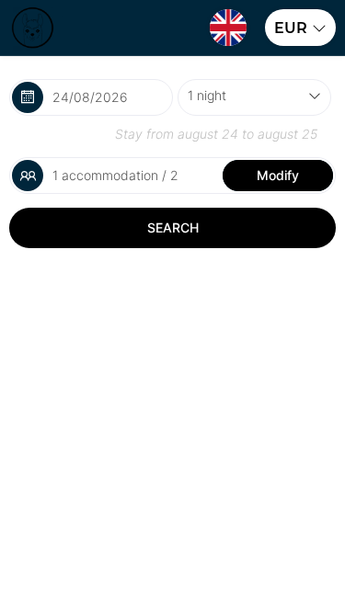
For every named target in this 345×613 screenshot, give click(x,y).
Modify (278, 175)
